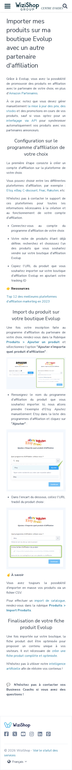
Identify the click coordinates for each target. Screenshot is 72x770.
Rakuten (53, 190)
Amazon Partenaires (23, 93)
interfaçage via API (21, 120)
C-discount (30, 190)
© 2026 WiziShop (17, 750)
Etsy (9, 190)
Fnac (42, 190)
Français (17, 762)
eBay (17, 190)
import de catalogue (50, 600)
